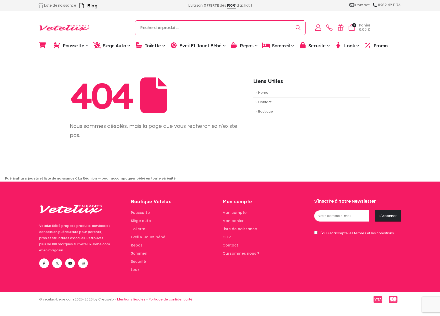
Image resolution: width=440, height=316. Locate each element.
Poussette (73, 45)
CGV (227, 237)
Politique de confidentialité (171, 299)
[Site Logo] (64, 28)
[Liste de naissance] (340, 27)
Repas (246, 45)
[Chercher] (298, 28)
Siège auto (141, 220)
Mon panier (233, 220)
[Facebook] (44, 263)
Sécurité (138, 261)
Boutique (265, 111)
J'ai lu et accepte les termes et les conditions (357, 233)
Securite (317, 45)
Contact (264, 102)
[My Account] (318, 27)
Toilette (153, 45)
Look (349, 45)
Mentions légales (131, 299)
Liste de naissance (240, 228)
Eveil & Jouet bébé (148, 237)
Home (263, 92)
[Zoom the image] (71, 201)
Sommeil (281, 45)
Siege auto (114, 45)
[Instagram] (83, 263)
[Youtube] (70, 263)
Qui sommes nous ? (241, 253)
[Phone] (329, 27)
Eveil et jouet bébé (200, 45)
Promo (381, 45)
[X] (57, 263)
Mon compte (234, 212)
